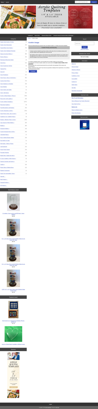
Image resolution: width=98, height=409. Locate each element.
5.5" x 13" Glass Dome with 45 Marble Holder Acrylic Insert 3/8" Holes (13, 239)
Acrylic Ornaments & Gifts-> (13, 110)
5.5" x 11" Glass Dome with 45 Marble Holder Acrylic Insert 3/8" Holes (13, 265)
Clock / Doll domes (13, 92)
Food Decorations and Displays (13, 107)
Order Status (74, 84)
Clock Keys (13, 62)
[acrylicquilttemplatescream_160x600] (13, 375)
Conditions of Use (76, 75)
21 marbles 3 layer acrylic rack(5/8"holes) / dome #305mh (13, 214)
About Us (74, 63)
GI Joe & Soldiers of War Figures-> (13, 158)
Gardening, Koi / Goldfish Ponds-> (13, 116)
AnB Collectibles (48, 407)
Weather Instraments (13, 170)
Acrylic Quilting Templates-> (13, 101)
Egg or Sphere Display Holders (13, 137)
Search (84, 39)
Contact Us (74, 81)
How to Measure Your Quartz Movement (80, 101)
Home (2, 2)
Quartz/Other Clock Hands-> (13, 47)
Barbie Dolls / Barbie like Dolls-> (13, 155)
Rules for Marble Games (77, 110)
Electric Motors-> (13, 56)
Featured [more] (13, 297)
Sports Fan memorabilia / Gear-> (13, 173)
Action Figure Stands (13, 149)
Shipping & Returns (76, 69)
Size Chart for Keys (76, 103)
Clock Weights (13, 86)
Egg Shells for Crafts (13, 140)
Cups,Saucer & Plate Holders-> (13, 122)
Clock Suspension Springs (13, 65)
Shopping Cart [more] (84, 53)
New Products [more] (13, 189)
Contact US (30, 35)
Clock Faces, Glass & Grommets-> (13, 77)
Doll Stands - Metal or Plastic (13, 143)
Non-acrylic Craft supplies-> (13, 98)
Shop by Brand (75, 66)
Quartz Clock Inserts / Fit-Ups (13, 41)
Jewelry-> (13, 164)
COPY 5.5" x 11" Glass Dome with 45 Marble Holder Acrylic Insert (13, 290)
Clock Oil (13, 71)
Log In (7, 2)
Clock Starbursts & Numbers (13, 83)
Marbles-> (13, 125)
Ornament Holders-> (13, 128)
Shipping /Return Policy (46, 35)
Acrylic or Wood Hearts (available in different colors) (13, 344)
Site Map (74, 87)
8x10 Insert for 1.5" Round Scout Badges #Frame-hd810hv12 (13, 321)
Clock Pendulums (13, 74)
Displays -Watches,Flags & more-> (13, 119)
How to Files (37, 35)
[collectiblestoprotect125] (84, 125)
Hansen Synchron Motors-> (13, 53)
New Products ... (4, 179)
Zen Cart (57, 407)
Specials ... (2, 176)
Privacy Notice (75, 72)
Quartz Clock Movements (13, 44)
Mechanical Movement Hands (13, 59)
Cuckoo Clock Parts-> (13, 80)
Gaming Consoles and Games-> (13, 161)
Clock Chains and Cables (13, 89)
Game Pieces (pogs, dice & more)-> (13, 113)
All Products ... (3, 185)
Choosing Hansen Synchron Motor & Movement (63, 35)
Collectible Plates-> (13, 134)
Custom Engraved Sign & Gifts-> (13, 131)
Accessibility (74, 78)
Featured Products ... (5, 182)
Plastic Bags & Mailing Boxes (13, 167)
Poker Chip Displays (76, 112)
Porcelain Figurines (13, 152)
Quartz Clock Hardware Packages (13, 50)
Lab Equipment (13, 146)
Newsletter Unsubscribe (77, 90)
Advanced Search (85, 49)
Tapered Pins (13, 68)
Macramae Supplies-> (13, 104)
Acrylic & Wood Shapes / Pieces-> (13, 95)
